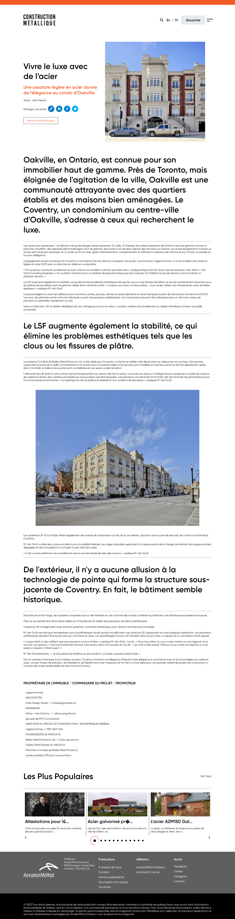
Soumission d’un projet (113, 882)
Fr (176, 20)
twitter (177, 871)
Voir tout (206, 776)
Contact (104, 872)
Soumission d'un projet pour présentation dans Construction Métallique (117, 2)
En (168, 20)
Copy (51, 109)
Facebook (66, 109)
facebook (177, 866)
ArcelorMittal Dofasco (150, 867)
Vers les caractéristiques (41, 120)
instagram (177, 876)
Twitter (75, 109)
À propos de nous (110, 867)
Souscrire (193, 20)
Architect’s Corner (148, 872)
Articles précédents (111, 877)
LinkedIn (59, 109)
